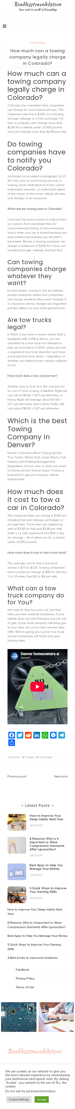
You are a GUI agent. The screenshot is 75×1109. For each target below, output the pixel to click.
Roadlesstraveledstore (37, 4)
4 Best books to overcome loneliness (33, 958)
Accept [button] (41, 1099)
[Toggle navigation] (4, 26)
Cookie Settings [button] (19, 1099)
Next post (61, 776)
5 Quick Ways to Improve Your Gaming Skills (48, 890)
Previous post (17, 776)
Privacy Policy (25, 978)
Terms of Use (25, 987)
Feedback (22, 969)
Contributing (37, 42)
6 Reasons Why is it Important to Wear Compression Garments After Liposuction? (47, 844)
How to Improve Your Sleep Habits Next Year (46, 817)
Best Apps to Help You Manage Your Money (46, 867)
